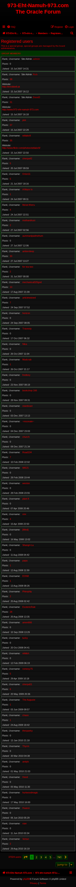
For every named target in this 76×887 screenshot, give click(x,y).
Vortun (25, 839)
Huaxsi (26, 808)
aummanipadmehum (32, 236)
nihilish (25, 653)
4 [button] (45, 857)
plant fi (25, 498)
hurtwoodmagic (30, 792)
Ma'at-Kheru (28, 205)
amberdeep (28, 251)
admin (36, 59)
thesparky (27, 730)
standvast (27, 406)
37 (11, 125)
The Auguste (28, 699)
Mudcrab (26, 359)
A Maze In (27, 189)
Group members (11, 53)
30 (11, 256)
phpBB (26, 879)
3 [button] (41, 857)
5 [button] (50, 857)
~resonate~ (28, 421)
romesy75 (27, 669)
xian (24, 823)
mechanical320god (32, 282)
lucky (25, 638)
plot (24, 120)
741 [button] (59, 857)
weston (26, 483)
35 (11, 140)
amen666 (27, 622)
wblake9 (26, 135)
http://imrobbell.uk (11, 86)
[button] (25, 857)
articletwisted (29, 297)
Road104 (27, 452)
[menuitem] (11, 26)
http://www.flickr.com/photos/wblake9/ (21, 148)
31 (11, 102)
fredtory (26, 375)
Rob (35, 74)
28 (11, 612)
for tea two (27, 266)
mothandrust (28, 220)
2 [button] (36, 857)
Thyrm (25, 746)
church (26, 437)
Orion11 (26, 174)
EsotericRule (28, 607)
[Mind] (25, 529)
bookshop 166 (29, 390)
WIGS (25, 467)
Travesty (27, 328)
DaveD (36, 97)
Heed (25, 777)
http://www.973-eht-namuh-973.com (20, 109)
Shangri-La (28, 545)
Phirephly (27, 591)
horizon (26, 313)
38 (11, 79)
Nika (24, 344)
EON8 (25, 576)
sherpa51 (27, 684)
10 (11, 287)
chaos (25, 715)
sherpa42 (27, 158)
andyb (25, 761)
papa (24, 560)
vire (24, 514)
